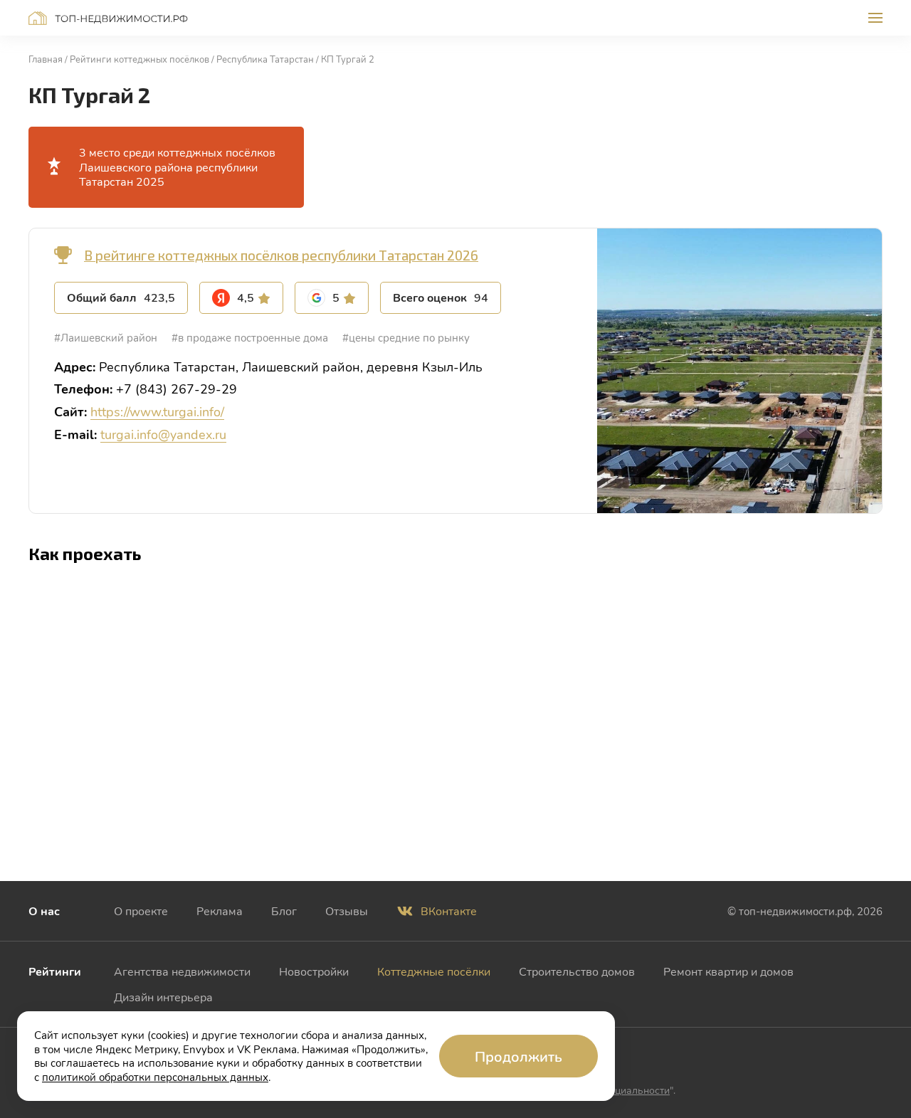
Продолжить (518, 1056)
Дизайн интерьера (163, 996)
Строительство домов (577, 971)
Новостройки (314, 971)
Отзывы (346, 910)
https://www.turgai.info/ (157, 411)
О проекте (141, 910)
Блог (284, 910)
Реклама (219, 910)
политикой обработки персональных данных (155, 1076)
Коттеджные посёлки (433, 971)
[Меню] (875, 18)
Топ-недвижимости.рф (108, 18)
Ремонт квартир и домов (728, 971)
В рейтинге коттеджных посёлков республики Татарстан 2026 (281, 255)
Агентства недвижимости (182, 971)
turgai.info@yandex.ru (163, 434)
